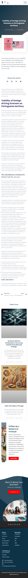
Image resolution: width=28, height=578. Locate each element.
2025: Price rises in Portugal (14, 406)
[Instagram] (15, 524)
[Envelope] (19, 524)
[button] (7, 81)
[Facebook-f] (12, 524)
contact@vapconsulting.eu (9, 566)
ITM (13, 131)
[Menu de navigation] (25, 2)
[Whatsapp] (8, 524)
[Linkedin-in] (10, 524)
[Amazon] (17, 524)
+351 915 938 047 (8, 560)
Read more (14, 458)
